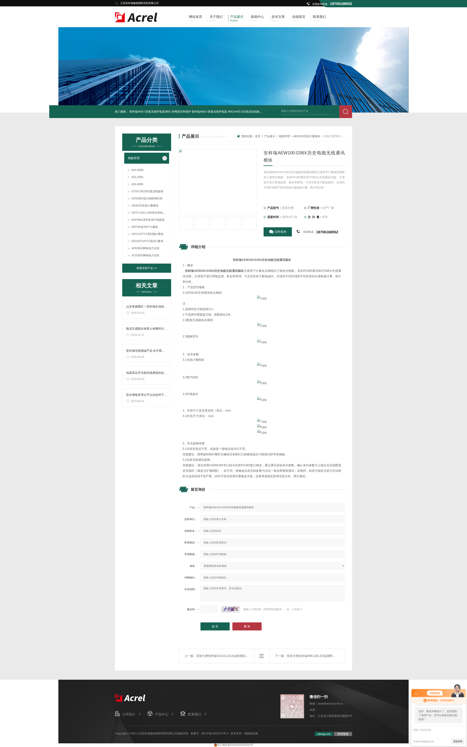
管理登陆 (342, 734)
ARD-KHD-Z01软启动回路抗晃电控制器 (252, 111)
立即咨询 (280, 231)
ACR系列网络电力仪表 (145, 255)
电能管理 (134, 158)
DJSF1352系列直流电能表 (147, 191)
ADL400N (137, 184)
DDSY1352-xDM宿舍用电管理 (150, 212)
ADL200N (137, 177)
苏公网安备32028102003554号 (235, 744)
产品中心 (161, 714)
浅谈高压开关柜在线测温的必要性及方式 (152, 372)
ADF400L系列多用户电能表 (148, 219)
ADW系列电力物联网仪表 (147, 198)
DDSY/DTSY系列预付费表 (148, 234)
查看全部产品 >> (146, 268)
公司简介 (128, 714)
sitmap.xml (323, 734)
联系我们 (194, 714)
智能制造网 (251, 733)
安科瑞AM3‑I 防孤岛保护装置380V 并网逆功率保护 (160, 111)
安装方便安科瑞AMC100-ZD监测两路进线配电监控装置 (323, 655)
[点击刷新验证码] (230, 609)
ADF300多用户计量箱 (145, 226)
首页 (257, 136)
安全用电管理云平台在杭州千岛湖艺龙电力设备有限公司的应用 (167, 394)
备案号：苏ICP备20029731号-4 (209, 733)
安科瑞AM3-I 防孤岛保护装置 (209, 111)
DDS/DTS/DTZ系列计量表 (147, 241)
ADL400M (138, 169)
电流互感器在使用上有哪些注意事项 (149, 328)
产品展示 (269, 136)
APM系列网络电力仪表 (145, 248)
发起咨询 (458, 741)
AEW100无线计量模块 (145, 205)
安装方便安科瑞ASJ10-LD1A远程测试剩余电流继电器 (231, 655)
